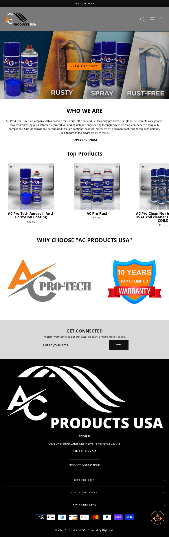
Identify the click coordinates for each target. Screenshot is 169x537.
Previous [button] (6, 58)
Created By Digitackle (101, 530)
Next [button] (160, 58)
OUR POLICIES (84, 480)
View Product (84, 66)
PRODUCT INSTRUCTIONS (84, 465)
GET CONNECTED (85, 505)
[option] (84, 3)
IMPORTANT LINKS (84, 492)
